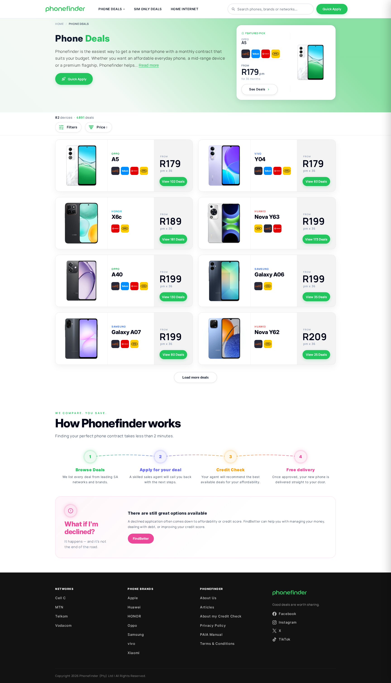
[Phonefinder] (65, 9)
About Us (208, 598)
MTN (59, 607)
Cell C (60, 598)
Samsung (136, 634)
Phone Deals (110, 9)
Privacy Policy (213, 625)
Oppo (132, 625)
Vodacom (63, 625)
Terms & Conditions (217, 643)
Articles (207, 607)
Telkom (61, 616)
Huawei (134, 607)
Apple (133, 598)
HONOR (134, 616)
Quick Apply (332, 9)
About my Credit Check (220, 616)
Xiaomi (134, 653)
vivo (131, 643)
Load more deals (195, 377)
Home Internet (184, 9)
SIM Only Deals (148, 9)
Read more (149, 65)
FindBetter (141, 538)
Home (59, 24)
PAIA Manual (211, 634)
